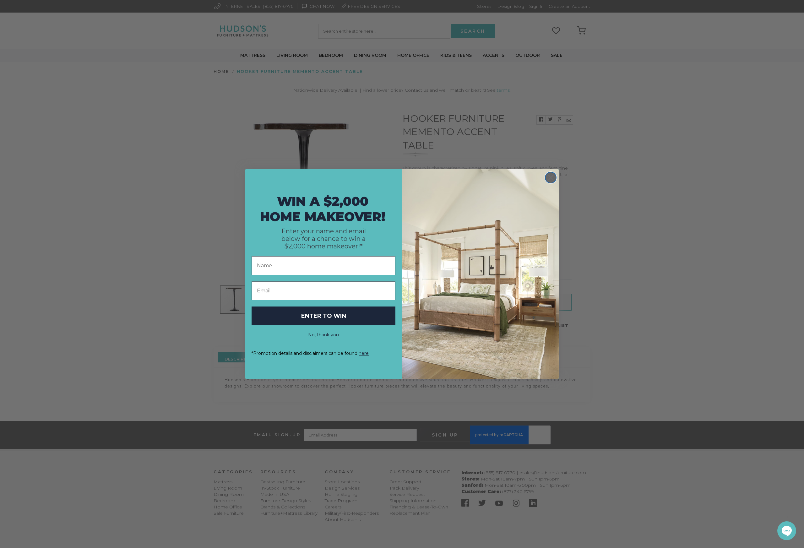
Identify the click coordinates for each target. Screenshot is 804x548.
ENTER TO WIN (323, 315)
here (364, 353)
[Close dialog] (551, 177)
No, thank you (323, 335)
